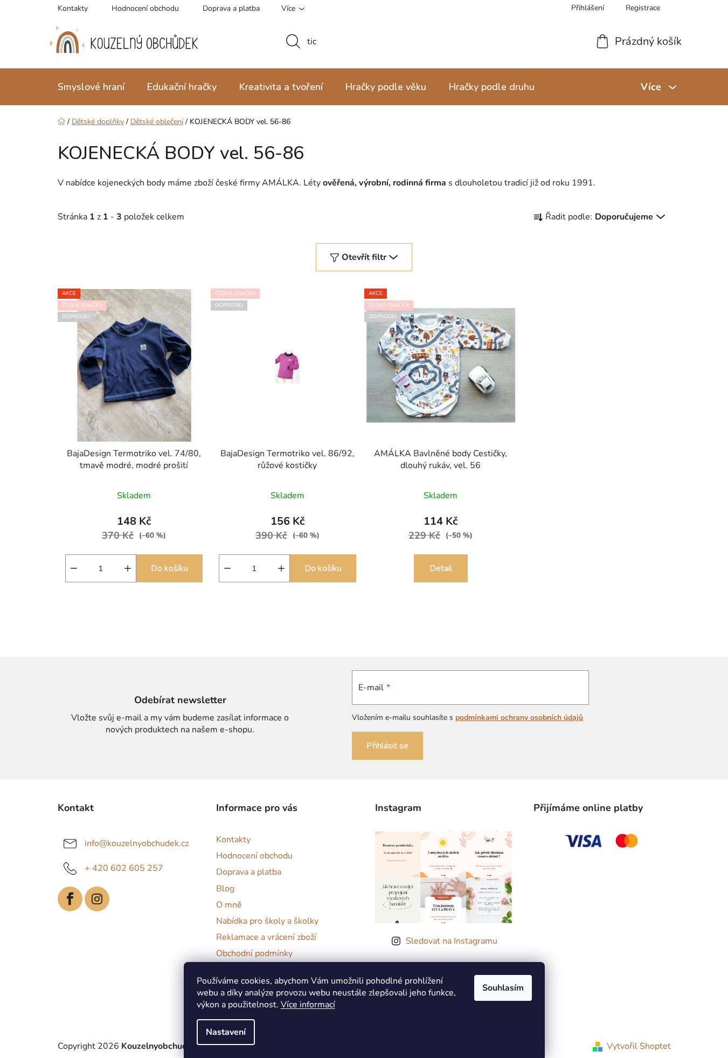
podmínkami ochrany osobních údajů (519, 717)
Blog (225, 889)
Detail (440, 568)
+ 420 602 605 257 (124, 868)
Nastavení (226, 1032)
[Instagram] (97, 899)
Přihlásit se (387, 746)
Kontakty (73, 8)
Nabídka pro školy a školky (267, 921)
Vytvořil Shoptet (639, 1046)
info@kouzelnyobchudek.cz (137, 843)
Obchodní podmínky (254, 953)
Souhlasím (503, 988)
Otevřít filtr (364, 257)
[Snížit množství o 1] (74, 568)
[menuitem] (91, 86)
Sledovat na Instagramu (451, 941)
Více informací (308, 1005)
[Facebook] (70, 899)
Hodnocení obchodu (145, 8)
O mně (229, 905)
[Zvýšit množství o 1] (128, 568)
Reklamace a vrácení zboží (266, 937)
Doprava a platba (231, 8)
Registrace (643, 8)
